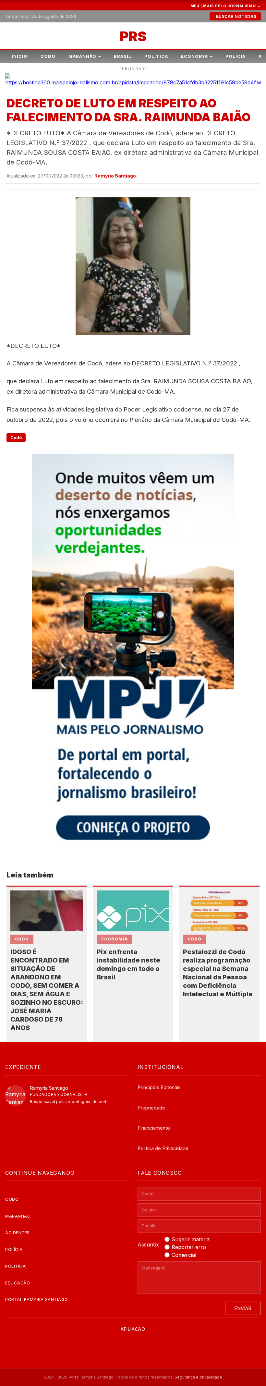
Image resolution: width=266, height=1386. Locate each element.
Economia (194, 56)
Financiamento (154, 1128)
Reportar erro (189, 1247)
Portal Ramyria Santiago (36, 1299)
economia (114, 939)
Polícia (235, 56)
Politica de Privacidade (163, 1148)
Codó (48, 56)
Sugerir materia (191, 1239)
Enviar (243, 1308)
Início (20, 56)
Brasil (122, 56)
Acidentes (17, 1232)
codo (22, 939)
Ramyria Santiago (115, 175)
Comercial (184, 1255)
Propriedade (151, 1108)
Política (156, 56)
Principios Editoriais (159, 1087)
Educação (17, 1282)
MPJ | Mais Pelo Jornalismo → (225, 6)
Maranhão (82, 56)
